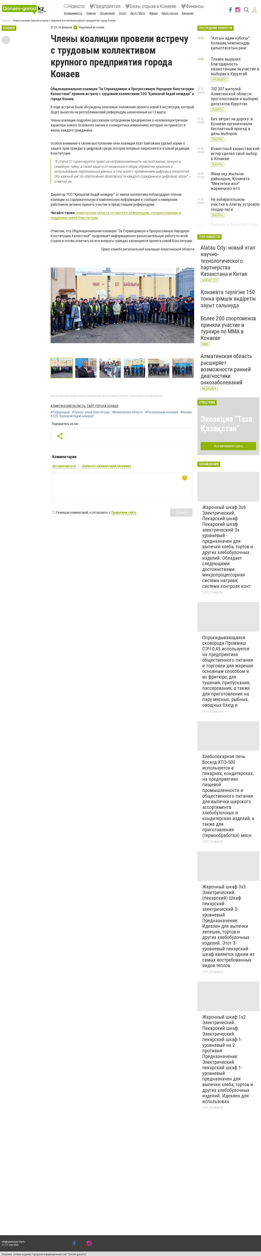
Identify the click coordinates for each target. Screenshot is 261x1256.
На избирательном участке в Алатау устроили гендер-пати (235, 204)
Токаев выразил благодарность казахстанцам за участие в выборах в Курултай (235, 66)
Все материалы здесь (228, 446)
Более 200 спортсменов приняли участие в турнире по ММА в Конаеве (228, 328)
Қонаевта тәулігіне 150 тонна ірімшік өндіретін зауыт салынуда (228, 298)
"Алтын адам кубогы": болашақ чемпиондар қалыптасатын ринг (230, 43)
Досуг (122, 13)
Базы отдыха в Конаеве (153, 6)
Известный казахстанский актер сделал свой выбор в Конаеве (235, 153)
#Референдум (60, 412)
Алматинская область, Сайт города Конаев (84, 406)
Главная (91, 13)
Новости (77, 6)
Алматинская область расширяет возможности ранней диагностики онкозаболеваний (226, 369)
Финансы (195, 6)
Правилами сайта (123, 512)
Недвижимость (73, 13)
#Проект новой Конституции (91, 412)
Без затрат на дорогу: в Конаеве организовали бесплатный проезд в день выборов (232, 126)
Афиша (153, 13)
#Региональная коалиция (161, 412)
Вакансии (187, 13)
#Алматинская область (127, 412)
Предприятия (107, 6)
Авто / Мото (137, 13)
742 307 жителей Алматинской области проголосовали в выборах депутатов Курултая (234, 96)
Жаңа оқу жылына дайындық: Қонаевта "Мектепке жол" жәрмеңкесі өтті (230, 181)
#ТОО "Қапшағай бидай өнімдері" (72, 416)
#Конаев (186, 412)
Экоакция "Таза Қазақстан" (226, 423)
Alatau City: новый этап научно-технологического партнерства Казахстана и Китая (228, 260)
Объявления (107, 13)
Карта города (170, 13)
